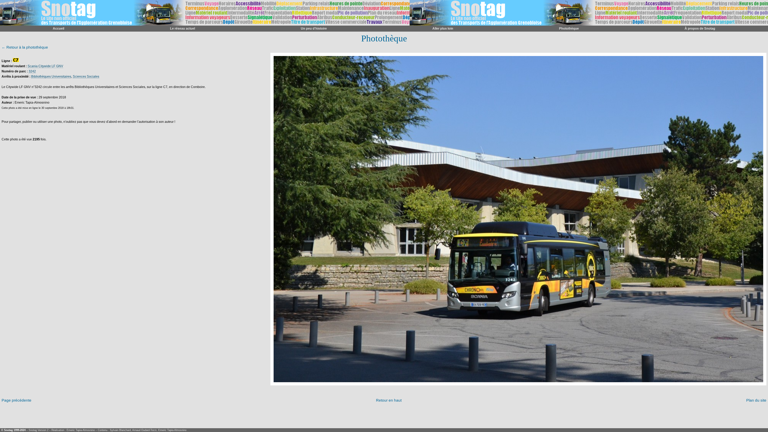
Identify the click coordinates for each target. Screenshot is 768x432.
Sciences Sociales (86, 76)
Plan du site (756, 400)
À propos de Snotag (700, 28)
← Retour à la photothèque (25, 47)
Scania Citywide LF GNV (45, 66)
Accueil (58, 28)
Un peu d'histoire (314, 28)
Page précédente (16, 400)
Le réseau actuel (182, 28)
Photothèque (569, 28)
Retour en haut (389, 400)
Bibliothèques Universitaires (51, 76)
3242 (32, 71)
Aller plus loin (442, 28)
